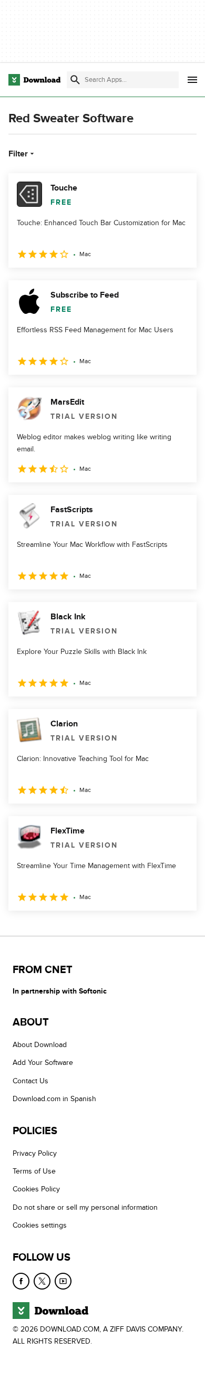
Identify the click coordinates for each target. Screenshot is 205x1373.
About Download (40, 1044)
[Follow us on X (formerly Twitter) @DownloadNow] (42, 1281)
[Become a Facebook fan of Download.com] (21, 1281)
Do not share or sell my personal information (85, 1207)
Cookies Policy (36, 1189)
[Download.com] (34, 80)
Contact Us (30, 1080)
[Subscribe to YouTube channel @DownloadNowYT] (63, 1281)
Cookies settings (40, 1225)
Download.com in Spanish (54, 1099)
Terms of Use (34, 1171)
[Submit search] (75, 79)
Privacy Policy (35, 1153)
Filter (18, 154)
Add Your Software (43, 1063)
